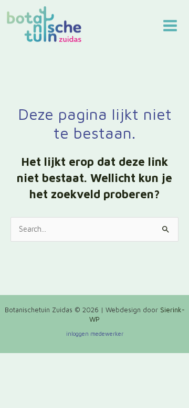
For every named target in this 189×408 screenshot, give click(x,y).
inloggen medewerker (94, 333)
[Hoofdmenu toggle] (170, 25)
